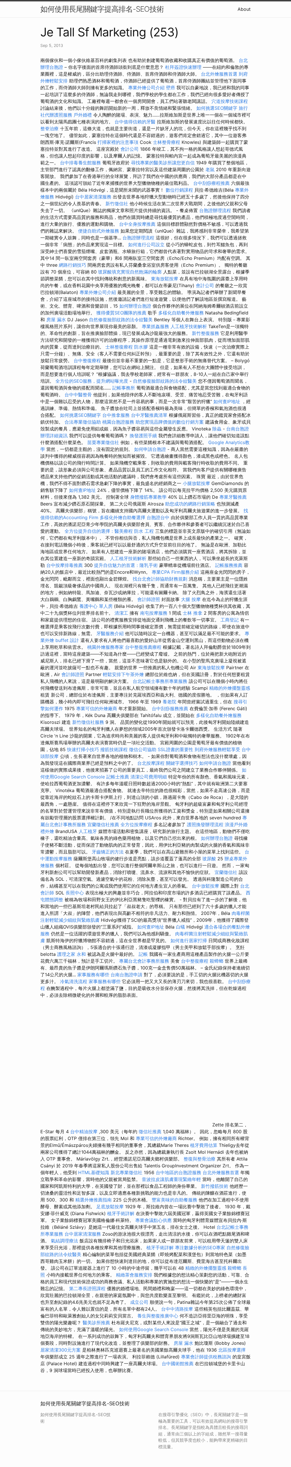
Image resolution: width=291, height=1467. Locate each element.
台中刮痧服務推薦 (171, 708)
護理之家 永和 (71, 954)
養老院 (169, 702)
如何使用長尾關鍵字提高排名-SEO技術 (102, 9)
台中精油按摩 (84, 1131)
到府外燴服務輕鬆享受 (217, 749)
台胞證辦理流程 (215, 210)
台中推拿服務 (116, 415)
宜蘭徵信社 (226, 872)
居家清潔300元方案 (60, 1350)
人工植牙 (88, 831)
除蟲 (216, 429)
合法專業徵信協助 (83, 422)
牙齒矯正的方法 (108, 852)
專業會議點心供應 (153, 1220)
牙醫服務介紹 (110, 633)
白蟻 (180, 927)
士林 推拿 (192, 613)
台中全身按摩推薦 (138, 224)
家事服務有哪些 (93, 974)
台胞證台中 (158, 517)
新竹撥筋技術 (214, 1186)
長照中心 (75, 893)
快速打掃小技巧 (83, 749)
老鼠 (210, 169)
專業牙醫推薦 (233, 497)
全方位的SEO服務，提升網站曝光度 (91, 381)
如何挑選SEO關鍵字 (216, 108)
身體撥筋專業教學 (149, 497)
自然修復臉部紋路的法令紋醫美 (121, 319)
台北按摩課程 (151, 763)
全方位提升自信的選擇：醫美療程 (99, 531)
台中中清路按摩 (177, 1309)
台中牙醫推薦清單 (149, 415)
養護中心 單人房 (96, 606)
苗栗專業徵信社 (103, 442)
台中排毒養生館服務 (81, 162)
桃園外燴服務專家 (105, 647)
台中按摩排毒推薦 (64, 565)
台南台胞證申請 (126, 974)
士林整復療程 (119, 347)
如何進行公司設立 (146, 244)
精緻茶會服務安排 (134, 1275)
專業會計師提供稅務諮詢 (206, 1357)
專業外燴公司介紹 (146, 87)
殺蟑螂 (216, 961)
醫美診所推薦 (96, 1322)
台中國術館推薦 (178, 1363)
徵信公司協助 (142, 749)
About (244, 9)
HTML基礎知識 (93, 1172)
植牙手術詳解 (120, 1213)
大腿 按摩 (191, 599)
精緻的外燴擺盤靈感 (229, 688)
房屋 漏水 (56, 319)
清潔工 (121, 613)
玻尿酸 (209, 858)
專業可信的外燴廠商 (96, 708)
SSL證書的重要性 (175, 749)
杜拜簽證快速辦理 (183, 67)
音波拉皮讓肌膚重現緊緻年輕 (171, 1179)
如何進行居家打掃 (189, 940)
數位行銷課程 (179, 190)
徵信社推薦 (150, 1131)
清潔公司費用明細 (148, 777)
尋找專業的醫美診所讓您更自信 (163, 162)
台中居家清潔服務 (93, 197)
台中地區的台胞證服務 (178, 1172)
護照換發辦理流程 (205, 824)
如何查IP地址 (226, 401)
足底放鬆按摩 (110, 1206)
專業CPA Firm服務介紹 (175, 572)
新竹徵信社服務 (88, 722)
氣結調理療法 (64, 1241)
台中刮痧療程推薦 (212, 183)
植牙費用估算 (203, 1145)
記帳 (143, 954)
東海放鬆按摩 (165, 278)
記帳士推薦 (117, 777)
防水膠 (141, 347)
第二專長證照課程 (88, 1288)
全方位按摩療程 (136, 824)
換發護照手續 (143, 435)
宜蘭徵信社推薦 (103, 824)
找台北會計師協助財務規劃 (160, 579)
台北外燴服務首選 (220, 74)
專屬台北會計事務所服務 (144, 961)
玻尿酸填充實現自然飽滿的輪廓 (130, 272)
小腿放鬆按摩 (197, 483)
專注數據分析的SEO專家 (200, 1247)
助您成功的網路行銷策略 (190, 504)
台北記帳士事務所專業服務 (160, 681)
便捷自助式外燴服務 (99, 231)
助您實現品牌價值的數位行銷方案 (170, 422)
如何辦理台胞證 (135, 306)
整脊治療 (49, 128)
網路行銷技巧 (72, 265)
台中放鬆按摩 (206, 886)
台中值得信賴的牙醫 (135, 122)
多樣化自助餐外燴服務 (181, 313)
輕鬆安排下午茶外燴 (123, 674)
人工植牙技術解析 (189, 326)
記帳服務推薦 (228, 565)
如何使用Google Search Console (153, 1329)
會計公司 (129, 149)
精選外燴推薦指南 (93, 1200)
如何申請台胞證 (150, 449)
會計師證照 (148, 599)
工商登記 (230, 620)
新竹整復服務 (205, 333)
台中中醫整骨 (79, 394)
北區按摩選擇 (232, 1350)
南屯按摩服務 (154, 613)
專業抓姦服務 (155, 326)
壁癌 (170, 87)
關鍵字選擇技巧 (182, 763)
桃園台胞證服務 (118, 422)
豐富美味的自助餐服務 (174, 1200)
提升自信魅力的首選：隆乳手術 (126, 565)
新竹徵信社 (116, 203)
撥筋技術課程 (114, 749)
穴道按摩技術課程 (229, 101)
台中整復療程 (88, 360)
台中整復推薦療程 (143, 647)
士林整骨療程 (166, 142)
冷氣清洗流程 (73, 981)
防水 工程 (144, 531)
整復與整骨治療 (199, 1159)
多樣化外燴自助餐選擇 (123, 517)
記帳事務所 (123, 388)
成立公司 (139, 1302)
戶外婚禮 (83, 115)
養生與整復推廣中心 (157, 1316)
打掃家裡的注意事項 (117, 142)
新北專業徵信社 (126, 1172)
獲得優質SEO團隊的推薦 (121, 313)
